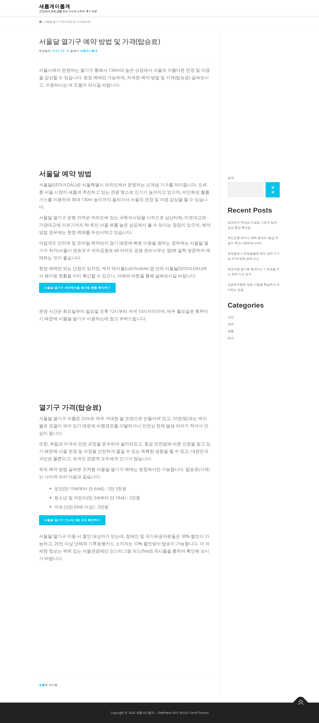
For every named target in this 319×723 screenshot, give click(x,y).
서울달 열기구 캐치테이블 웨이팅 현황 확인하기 (77, 287)
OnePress (164, 713)
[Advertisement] (124, 122)
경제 (231, 324)
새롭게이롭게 (54, 6)
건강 (231, 317)
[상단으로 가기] (300, 702)
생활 (42, 685)
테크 (231, 338)
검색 (231, 178)
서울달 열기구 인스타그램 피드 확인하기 (72, 520)
